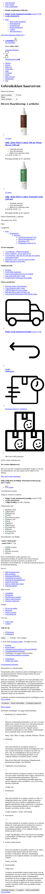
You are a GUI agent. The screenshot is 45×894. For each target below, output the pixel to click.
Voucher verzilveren (12, 601)
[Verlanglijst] (7, 53)
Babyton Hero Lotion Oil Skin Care (17, 292)
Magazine (8, 610)
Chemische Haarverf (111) (27, 237)
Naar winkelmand (11, 7)
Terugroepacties (10, 614)
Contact (12, 29)
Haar (7, 231)
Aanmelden (9, 593)
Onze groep (9, 622)
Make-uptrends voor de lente (15, 261)
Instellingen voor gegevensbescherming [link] (18, 653)
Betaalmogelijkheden (12, 576)
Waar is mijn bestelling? (18, 22)
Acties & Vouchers (11, 582)
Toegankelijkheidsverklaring (15, 651)
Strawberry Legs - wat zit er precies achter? (20, 259)
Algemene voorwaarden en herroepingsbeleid (21, 649)
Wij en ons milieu (11, 608)
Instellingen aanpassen (33, 703)
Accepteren (5, 703)
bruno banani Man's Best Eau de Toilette (19, 274)
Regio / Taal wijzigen (19, 638)
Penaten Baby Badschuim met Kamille (18, 278)
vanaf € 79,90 (23, 14)
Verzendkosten (15, 25)
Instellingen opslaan (8, 890)
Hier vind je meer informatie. (11, 476)
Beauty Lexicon (10, 612)
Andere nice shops (11, 661)
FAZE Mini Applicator (13, 272)
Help (7, 20)
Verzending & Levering (13, 578)
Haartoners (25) (23, 241)
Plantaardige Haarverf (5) (27, 243)
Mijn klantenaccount (12, 572)
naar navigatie (10, 3)
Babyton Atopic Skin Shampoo (16, 286)
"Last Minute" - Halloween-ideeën (17, 252)
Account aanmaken (12, 50)
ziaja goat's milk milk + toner (15, 276)
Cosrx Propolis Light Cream (15, 288)
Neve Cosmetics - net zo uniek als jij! (18, 253)
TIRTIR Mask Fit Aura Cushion (16, 290)
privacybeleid (5, 699)
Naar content (9, 5)
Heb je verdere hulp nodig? (14, 584)
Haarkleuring (14, 233)
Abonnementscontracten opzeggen (17, 655)
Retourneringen (15, 23)
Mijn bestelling (10, 574)
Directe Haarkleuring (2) (26, 239)
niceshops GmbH (17, 642)
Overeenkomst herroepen (9, 664)
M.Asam (8, 270)
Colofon (8, 645)
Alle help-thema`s (16, 31)
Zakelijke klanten (11, 586)
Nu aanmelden (10, 42)
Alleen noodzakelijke (17, 703)
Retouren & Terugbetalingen (15, 580)
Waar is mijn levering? (13, 599)
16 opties (8, 138)
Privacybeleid (10, 647)
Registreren (9, 595)
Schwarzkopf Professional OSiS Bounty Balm (21, 294)
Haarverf (17, 235)
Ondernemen (9, 659)
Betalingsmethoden (16, 27)
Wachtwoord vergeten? (13, 597)
